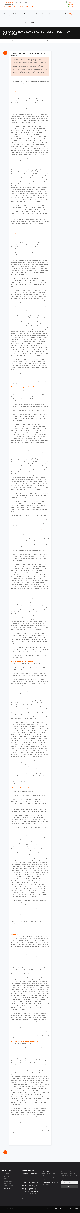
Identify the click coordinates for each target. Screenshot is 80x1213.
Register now (69, 1186)
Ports (37, 14)
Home (25, 14)
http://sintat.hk (7, 1188)
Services (44, 14)
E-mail (62, 1180)
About (31, 14)
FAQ (65, 14)
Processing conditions (55, 14)
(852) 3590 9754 (9, 2)
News (25, 22)
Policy (70, 14)
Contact (32, 22)
